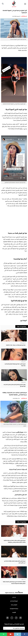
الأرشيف (14, 612)
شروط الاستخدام (14, 601)
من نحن (14, 597)
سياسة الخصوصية (14, 608)
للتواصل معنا (14, 605)
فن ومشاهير (24, 16)
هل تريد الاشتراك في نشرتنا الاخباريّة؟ (14, 624)
